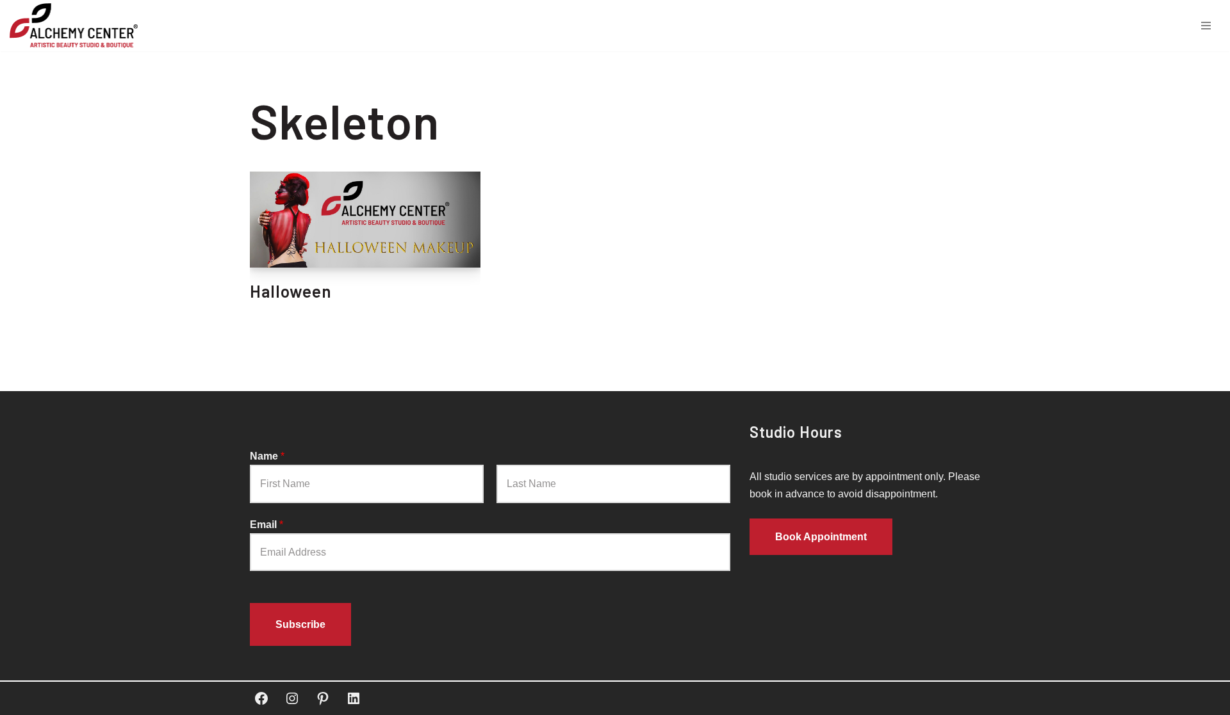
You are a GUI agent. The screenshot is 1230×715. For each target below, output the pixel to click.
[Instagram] (292, 698)
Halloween (291, 291)
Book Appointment (821, 536)
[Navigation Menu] (1206, 25)
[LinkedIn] (353, 698)
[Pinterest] (322, 698)
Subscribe (300, 624)
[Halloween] (365, 220)
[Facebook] (261, 698)
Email (266, 524)
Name (267, 456)
